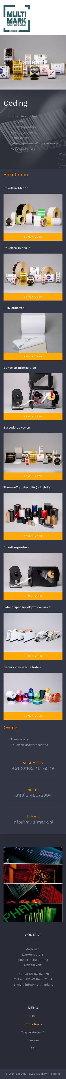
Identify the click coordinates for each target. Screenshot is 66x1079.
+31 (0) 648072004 (39, 979)
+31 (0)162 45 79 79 (33, 768)
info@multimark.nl (33, 822)
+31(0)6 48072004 (33, 795)
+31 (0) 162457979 (36, 974)
